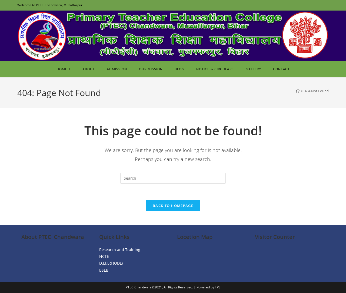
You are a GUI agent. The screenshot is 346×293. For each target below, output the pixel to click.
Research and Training (119, 249)
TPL (217, 287)
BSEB (103, 270)
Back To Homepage (173, 205)
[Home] (298, 90)
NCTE (104, 256)
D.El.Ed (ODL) (111, 263)
